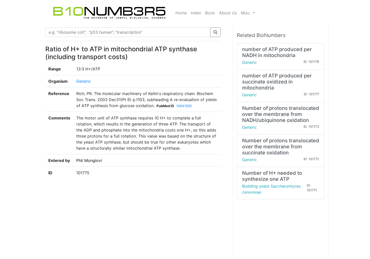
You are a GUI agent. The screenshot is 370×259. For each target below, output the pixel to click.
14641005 (184, 106)
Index (196, 12)
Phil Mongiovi (89, 160)
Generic (83, 81)
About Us (228, 12)
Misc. (246, 12)
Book (210, 12)
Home (181, 12)
